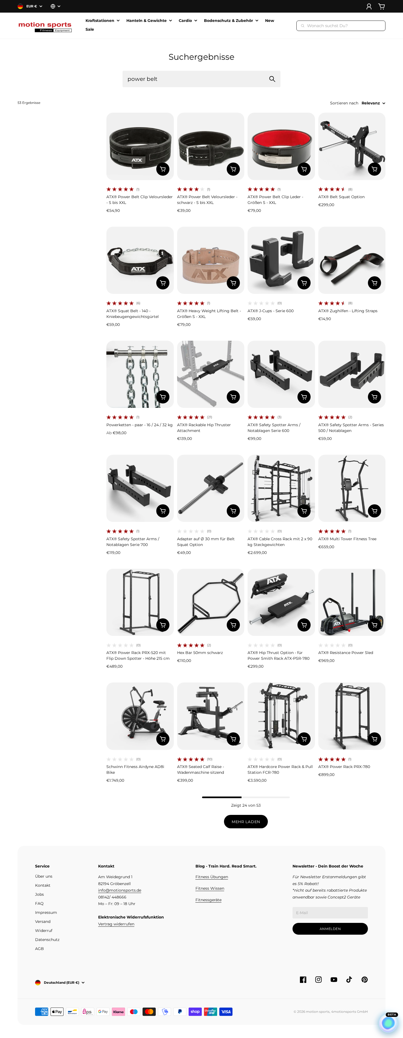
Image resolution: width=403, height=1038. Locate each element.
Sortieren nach (344, 103)
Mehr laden (246, 821)
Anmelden (330, 929)
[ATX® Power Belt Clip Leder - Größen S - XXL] (281, 146)
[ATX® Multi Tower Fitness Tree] (352, 488)
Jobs (39, 894)
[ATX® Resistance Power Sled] (352, 602)
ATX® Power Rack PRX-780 (344, 766)
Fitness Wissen (209, 888)
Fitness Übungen (211, 876)
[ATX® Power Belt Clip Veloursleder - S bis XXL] (140, 146)
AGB (39, 948)
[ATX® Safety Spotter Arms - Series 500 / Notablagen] (352, 374)
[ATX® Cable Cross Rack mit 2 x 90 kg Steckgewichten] (281, 488)
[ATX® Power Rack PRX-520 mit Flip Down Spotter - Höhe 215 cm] (140, 602)
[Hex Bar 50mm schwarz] (211, 602)
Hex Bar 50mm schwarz (200, 652)
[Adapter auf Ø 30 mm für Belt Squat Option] (211, 488)
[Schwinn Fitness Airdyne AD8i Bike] (140, 716)
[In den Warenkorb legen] (162, 169)
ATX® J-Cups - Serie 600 (271, 310)
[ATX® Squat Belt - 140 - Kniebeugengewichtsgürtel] (140, 260)
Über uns (43, 876)
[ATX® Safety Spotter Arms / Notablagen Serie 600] (281, 374)
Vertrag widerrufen (116, 924)
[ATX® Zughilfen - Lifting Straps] (352, 260)
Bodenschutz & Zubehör (228, 21)
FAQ (39, 903)
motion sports (318, 1011)
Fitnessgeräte (208, 899)
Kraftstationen (100, 21)
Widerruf (43, 930)
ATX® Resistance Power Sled (345, 652)
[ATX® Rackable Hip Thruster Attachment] (211, 374)
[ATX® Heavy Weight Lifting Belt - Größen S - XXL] (211, 260)
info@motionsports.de (119, 890)
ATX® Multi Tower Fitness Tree (347, 538)
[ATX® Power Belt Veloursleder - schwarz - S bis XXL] (211, 146)
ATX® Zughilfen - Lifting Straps (348, 310)
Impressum (46, 912)
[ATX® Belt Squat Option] (352, 146)
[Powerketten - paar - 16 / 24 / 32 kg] (140, 374)
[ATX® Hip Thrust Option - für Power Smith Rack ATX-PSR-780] (281, 602)
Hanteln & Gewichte (146, 21)
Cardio (185, 21)
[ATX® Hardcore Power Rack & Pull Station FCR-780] (281, 716)
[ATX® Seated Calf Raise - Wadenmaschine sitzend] (211, 716)
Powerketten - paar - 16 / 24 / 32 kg (139, 424)
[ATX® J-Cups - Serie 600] (281, 260)
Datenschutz (47, 939)
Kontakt (42, 885)
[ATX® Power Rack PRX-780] (352, 716)
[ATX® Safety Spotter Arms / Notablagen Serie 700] (140, 488)
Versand (42, 921)
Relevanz (371, 103)
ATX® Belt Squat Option (341, 196)
